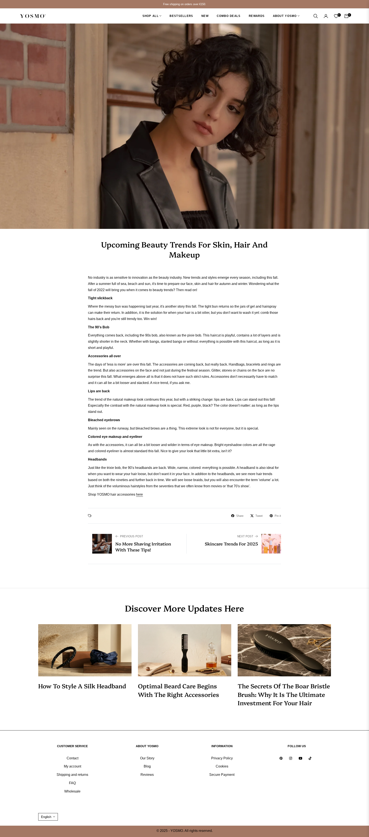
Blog (147, 766)
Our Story (147, 758)
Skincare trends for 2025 (231, 544)
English (46, 817)
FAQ (72, 783)
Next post (245, 536)
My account (72, 766)
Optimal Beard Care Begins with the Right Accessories (178, 689)
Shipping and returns (72, 774)
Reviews (147, 774)
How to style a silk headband (82, 685)
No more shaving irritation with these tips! (143, 547)
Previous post (131, 536)
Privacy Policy (222, 758)
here (139, 494)
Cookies (222, 766)
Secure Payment (221, 774)
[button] (315, 16)
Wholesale (72, 791)
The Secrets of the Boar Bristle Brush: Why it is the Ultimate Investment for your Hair (284, 694)
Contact (72, 758)
